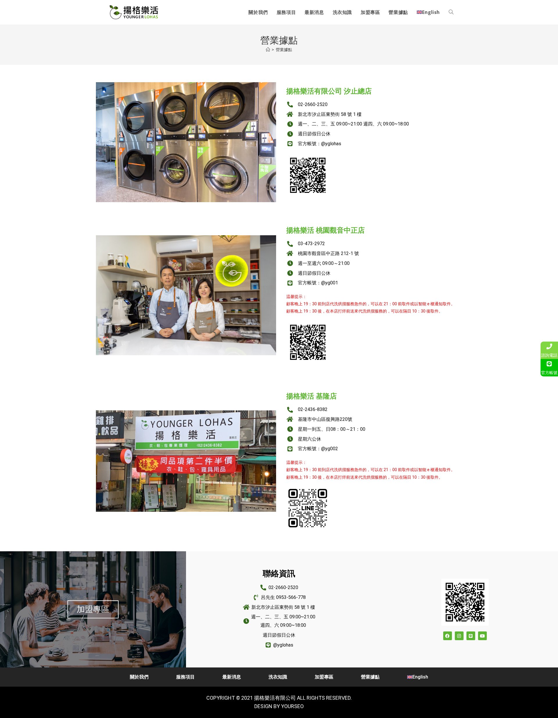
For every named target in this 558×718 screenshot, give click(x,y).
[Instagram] (459, 635)
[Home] (268, 49)
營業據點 (284, 49)
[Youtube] (482, 635)
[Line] (470, 635)
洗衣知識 (278, 677)
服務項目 (185, 677)
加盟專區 (324, 677)
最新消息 (231, 677)
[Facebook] (447, 635)
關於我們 (139, 677)
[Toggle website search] (451, 12)
